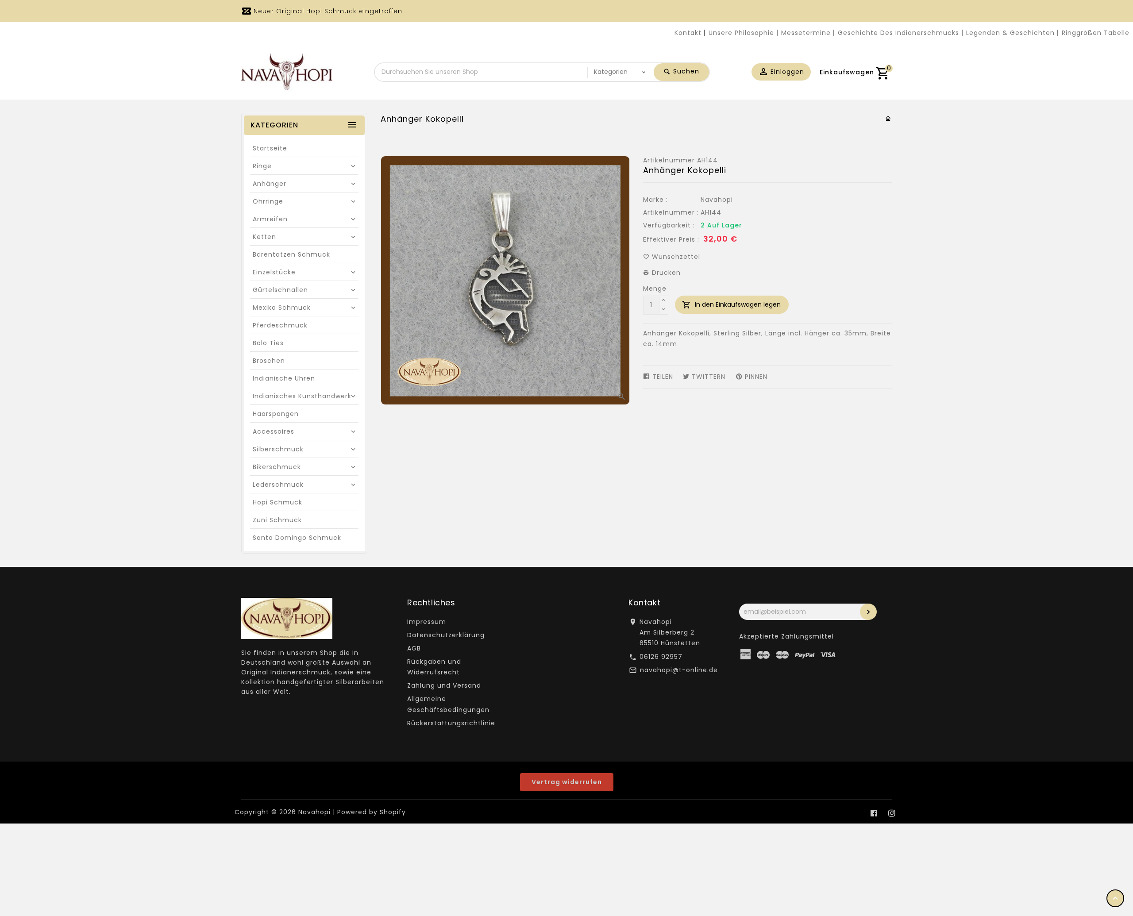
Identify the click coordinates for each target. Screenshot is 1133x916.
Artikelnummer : (671, 212)
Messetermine (806, 32)
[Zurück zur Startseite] (888, 118)
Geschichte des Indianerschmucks (898, 32)
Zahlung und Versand (444, 685)
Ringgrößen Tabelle (1095, 32)
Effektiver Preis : (671, 239)
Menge (655, 288)
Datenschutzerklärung (446, 635)
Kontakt (687, 32)
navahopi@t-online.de (679, 670)
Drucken (665, 272)
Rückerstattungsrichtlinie (451, 723)
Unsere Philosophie (741, 32)
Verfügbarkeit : (669, 225)
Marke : (655, 199)
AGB (414, 648)
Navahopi (717, 199)
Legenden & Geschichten (1010, 32)
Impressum (426, 621)
